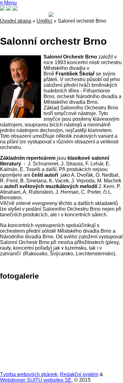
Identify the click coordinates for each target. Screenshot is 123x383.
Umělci (44, 21)
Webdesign (13, 380)
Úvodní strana (15, 21)
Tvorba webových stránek (28, 374)
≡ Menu (8, 2)
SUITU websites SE (49, 380)
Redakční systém (79, 374)
